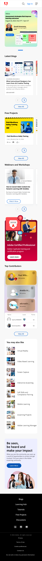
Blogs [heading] (21, 499)
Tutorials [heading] (20, 509)
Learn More (14, 466)
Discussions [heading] (21, 520)
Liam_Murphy (11, 139)
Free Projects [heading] (21, 514)
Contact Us (20, 550)
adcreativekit (10, 92)
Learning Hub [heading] (21, 504)
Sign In (30, 3)
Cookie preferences (20, 546)
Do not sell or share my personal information (20, 555)
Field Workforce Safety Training (17, 136)
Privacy (20, 538)
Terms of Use (20, 542)
